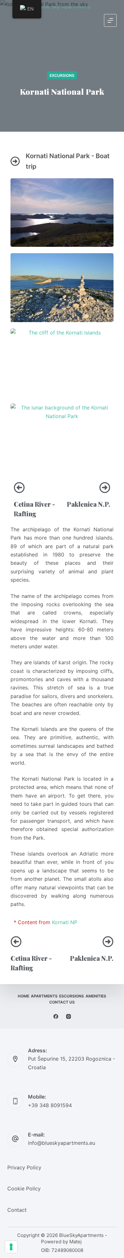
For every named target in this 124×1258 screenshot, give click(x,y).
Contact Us (62, 1002)
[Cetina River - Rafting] (19, 487)
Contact (17, 1210)
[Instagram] (68, 1016)
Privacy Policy (24, 1167)
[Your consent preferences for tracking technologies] (11, 1247)
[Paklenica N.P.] (104, 487)
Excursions (62, 75)
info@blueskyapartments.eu (61, 1143)
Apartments (44, 996)
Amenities (96, 996)
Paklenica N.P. (88, 504)
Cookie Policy (24, 1188)
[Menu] (110, 20)
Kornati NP (64, 922)
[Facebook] (55, 1016)
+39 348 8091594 (50, 1105)
